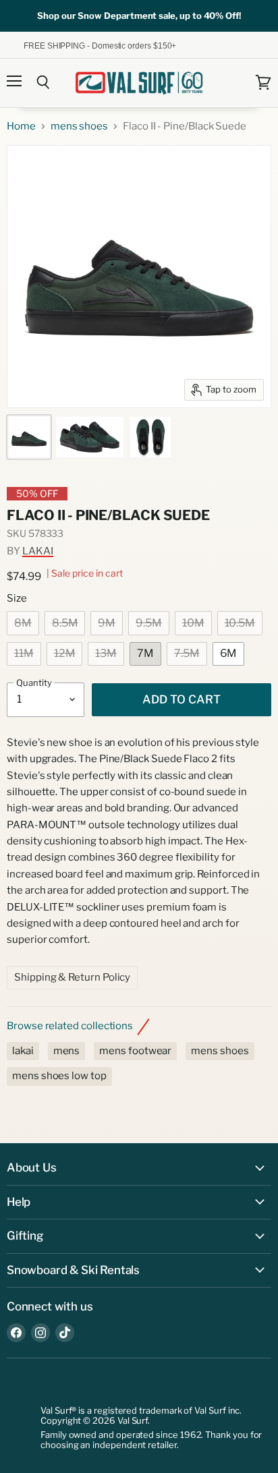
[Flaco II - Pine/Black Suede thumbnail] (29, 437)
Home (21, 126)
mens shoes (79, 126)
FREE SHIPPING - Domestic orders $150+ (89, 44)
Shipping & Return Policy (72, 977)
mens (66, 1051)
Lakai (37, 551)
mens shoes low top (59, 1076)
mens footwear (135, 1051)
